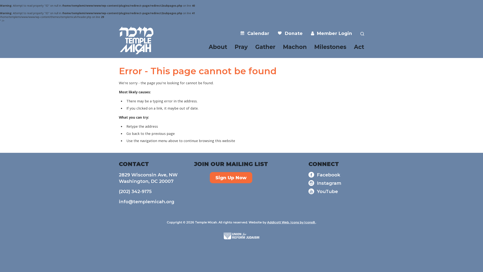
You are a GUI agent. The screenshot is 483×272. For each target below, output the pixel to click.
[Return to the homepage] (136, 40)
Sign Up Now (231, 177)
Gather (265, 46)
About (218, 46)
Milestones (330, 46)
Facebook (328, 175)
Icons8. (310, 222)
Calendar (257, 33)
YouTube (327, 191)
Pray (241, 46)
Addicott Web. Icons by (285, 222)
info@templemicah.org (146, 201)
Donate (292, 33)
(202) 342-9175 (135, 191)
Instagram (329, 183)
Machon (295, 46)
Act (359, 46)
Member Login (333, 33)
